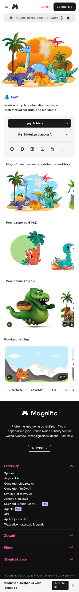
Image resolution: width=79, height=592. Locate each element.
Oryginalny (29, 36)
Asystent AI (12, 478)
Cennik (46, 7)
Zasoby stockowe (16, 499)
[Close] (73, 585)
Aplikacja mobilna (16, 519)
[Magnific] (39, 414)
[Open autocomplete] (9, 18)
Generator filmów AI (17, 488)
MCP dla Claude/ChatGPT (25, 504)
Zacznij (10, 535)
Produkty (11, 466)
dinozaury (37, 389)
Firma (8, 547)
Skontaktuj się (15, 559)
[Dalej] (73, 191)
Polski (39, 448)
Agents (12, 509)
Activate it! (59, 585)
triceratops (15, 389)
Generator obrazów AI (19, 483)
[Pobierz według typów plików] (67, 123)
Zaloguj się (64, 7)
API (6, 514)
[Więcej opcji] (62, 149)
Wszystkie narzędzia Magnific (24, 524)
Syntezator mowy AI (18, 494)
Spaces (9, 473)
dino (53, 389)
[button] (39, 448)
